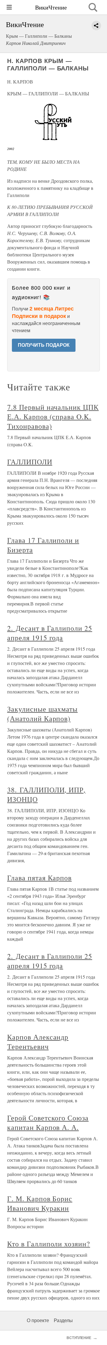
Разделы (63, 1320)
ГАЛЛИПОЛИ (29, 461)
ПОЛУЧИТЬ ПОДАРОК (44, 345)
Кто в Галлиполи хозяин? (48, 1243)
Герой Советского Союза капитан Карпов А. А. (48, 1122)
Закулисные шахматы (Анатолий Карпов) (42, 713)
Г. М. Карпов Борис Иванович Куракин (39, 1203)
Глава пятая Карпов (39, 877)
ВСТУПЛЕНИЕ (79, 1338)
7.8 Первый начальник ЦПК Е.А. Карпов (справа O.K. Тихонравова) (53, 416)
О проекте (38, 1320)
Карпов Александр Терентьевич (37, 1041)
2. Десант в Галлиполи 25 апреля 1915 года (49, 632)
